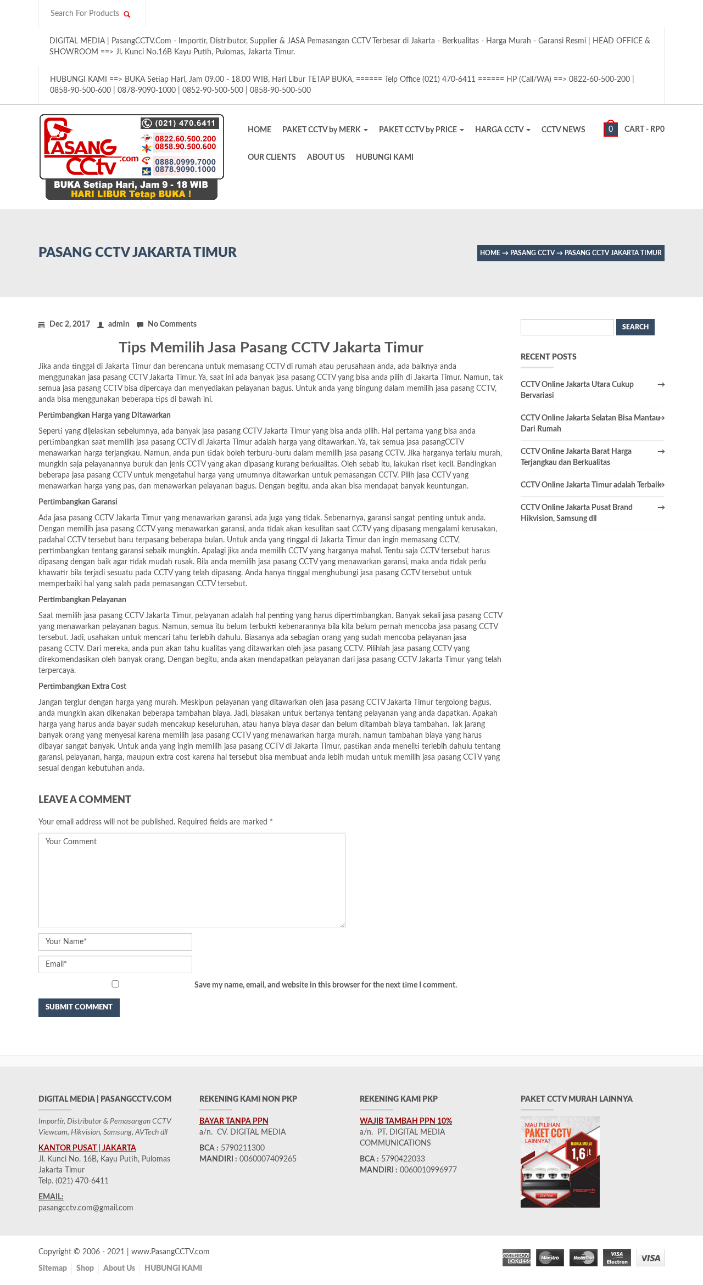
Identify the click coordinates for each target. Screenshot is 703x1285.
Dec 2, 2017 (69, 324)
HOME (259, 130)
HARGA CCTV (500, 130)
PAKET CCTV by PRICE (419, 130)
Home (490, 253)
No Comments (172, 324)
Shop (85, 1268)
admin (119, 324)
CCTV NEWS (563, 130)
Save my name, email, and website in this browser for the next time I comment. (325, 985)
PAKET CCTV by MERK (322, 130)
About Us (119, 1268)
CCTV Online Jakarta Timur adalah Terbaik (591, 485)
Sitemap (52, 1268)
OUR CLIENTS (272, 157)
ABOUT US (326, 157)
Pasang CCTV (532, 253)
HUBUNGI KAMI (385, 157)
